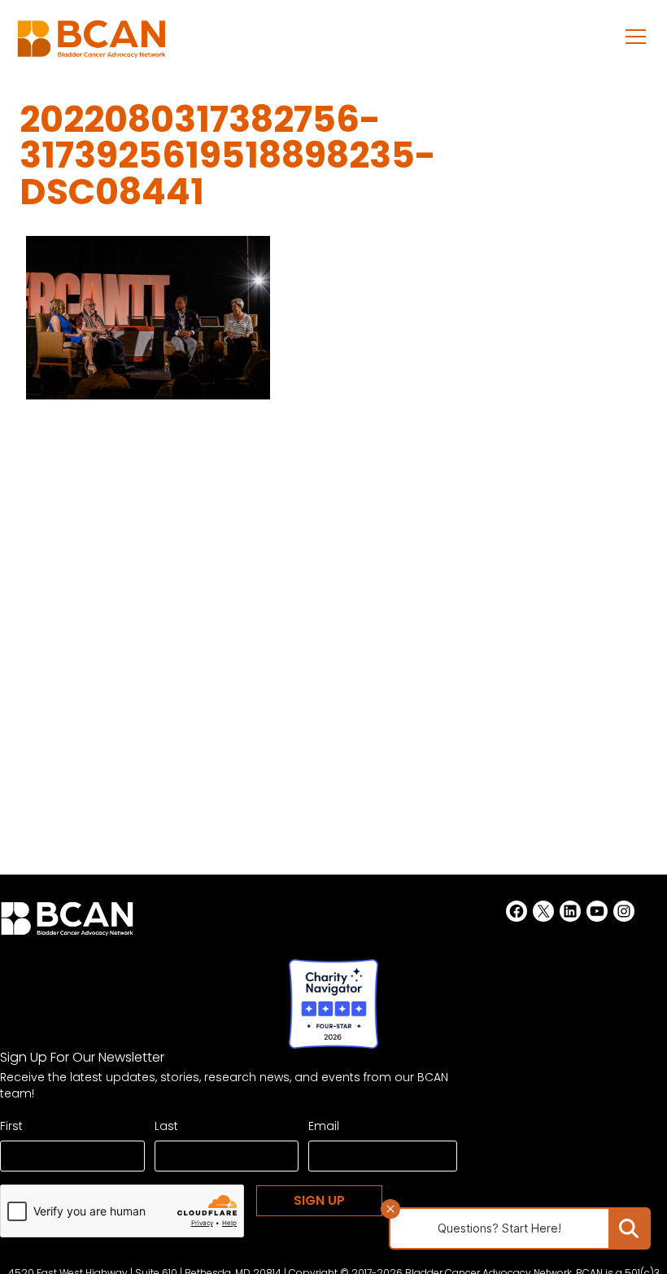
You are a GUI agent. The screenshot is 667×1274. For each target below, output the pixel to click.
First (11, 1126)
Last (166, 1126)
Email (323, 1126)
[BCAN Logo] (67, 923)
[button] (636, 35)
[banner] (91, 43)
